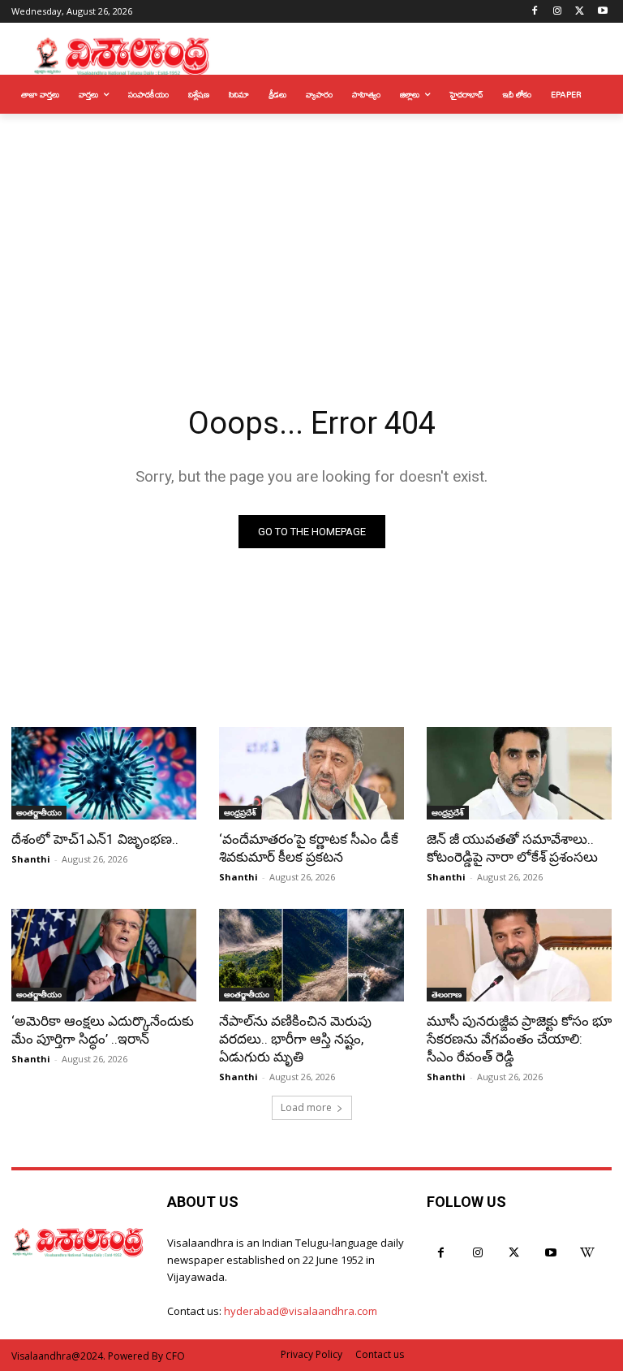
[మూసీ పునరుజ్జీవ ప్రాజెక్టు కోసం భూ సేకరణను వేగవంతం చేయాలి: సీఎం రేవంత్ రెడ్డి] (519, 955)
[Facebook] (535, 11)
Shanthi (30, 859)
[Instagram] (557, 11)
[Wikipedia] (587, 1253)
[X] (579, 11)
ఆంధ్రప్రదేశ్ (240, 812)
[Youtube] (602, 11)
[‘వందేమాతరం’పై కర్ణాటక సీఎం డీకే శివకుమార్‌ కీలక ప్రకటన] (311, 773)
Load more (306, 1107)
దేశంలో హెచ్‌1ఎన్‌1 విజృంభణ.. (94, 839)
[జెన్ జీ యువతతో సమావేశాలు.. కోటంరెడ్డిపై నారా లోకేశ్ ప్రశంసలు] (519, 773)
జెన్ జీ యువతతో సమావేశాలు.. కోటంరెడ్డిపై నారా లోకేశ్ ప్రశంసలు (512, 848)
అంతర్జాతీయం (39, 812)
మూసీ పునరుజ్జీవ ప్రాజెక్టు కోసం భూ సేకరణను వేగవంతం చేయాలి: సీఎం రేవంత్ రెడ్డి (519, 1039)
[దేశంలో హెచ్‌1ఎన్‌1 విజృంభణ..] (103, 773)
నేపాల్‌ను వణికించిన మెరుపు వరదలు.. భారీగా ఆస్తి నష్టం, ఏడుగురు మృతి (295, 1039)
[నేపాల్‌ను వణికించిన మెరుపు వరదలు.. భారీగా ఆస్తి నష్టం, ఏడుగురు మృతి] (311, 955)
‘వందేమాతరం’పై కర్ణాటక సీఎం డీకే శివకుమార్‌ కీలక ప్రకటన (308, 848)
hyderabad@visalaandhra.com (300, 1311)
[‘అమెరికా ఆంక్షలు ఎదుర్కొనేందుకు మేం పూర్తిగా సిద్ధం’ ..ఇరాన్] (103, 955)
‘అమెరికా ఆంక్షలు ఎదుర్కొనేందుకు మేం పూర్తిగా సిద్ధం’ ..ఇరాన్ (102, 1030)
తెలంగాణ (447, 994)
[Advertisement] (311, 235)
